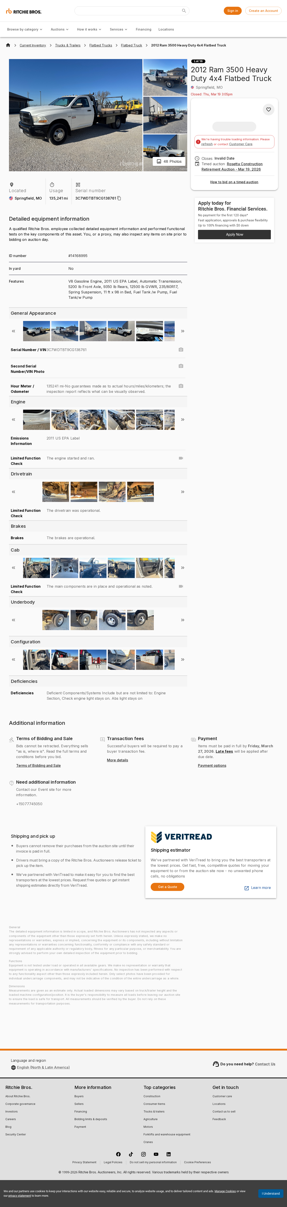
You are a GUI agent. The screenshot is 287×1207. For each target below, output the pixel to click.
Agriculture (151, 1119)
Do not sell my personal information (153, 1163)
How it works (87, 29)
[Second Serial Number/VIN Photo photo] (180, 366)
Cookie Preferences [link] (197, 1163)
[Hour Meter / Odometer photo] (180, 386)
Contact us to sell (224, 1112)
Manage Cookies (225, 1191)
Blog (8, 1127)
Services (116, 29)
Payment (80, 1127)
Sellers (79, 1104)
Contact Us (265, 1064)
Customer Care (240, 144)
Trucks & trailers (154, 1112)
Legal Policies (113, 1163)
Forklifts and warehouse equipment (167, 1135)
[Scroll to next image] (182, 331)
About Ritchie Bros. (17, 1097)
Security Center (15, 1135)
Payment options (212, 765)
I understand (271, 1193)
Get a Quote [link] (167, 887)
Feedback (219, 1119)
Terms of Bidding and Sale (38, 765)
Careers (10, 1119)
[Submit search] (184, 10)
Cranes (148, 1142)
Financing (143, 29)
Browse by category (22, 29)
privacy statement (19, 1195)
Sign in (232, 11)
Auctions (58, 29)
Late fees (224, 751)
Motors (148, 1127)
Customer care (222, 1097)
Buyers (79, 1097)
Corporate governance (20, 1104)
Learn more (261, 888)
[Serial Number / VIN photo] (180, 349)
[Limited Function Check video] (180, 458)
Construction (152, 1097)
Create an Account (263, 11)
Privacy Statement (84, 1163)
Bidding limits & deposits (90, 1119)
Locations (166, 29)
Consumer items (154, 1104)
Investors (11, 1112)
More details (117, 760)
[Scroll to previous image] (13, 331)
